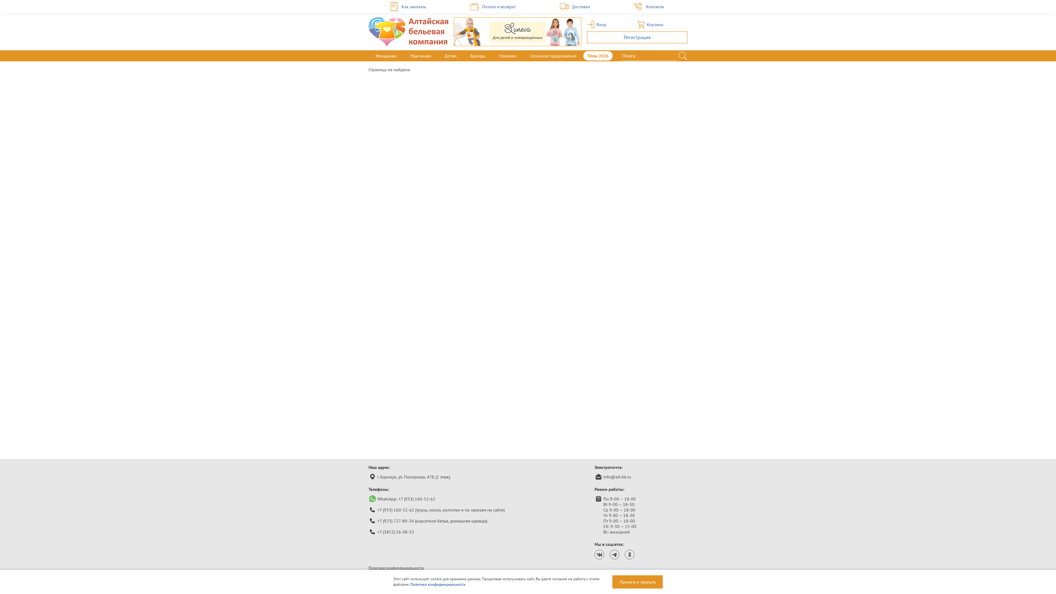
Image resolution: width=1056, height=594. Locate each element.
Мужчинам (420, 56)
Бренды (477, 56)
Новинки (507, 56)
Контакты (655, 6)
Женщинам (386, 56)
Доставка (581, 6)
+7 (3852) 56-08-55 (395, 532)
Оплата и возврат (499, 6)
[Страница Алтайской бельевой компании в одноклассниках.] (629, 554)
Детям (451, 56)
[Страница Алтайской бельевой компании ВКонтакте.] (599, 554)
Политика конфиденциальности (396, 567)
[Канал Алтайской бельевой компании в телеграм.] (614, 554)
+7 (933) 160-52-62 (416, 499)
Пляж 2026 (598, 56)
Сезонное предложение (553, 56)
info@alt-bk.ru (617, 477)
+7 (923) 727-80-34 (395, 521)
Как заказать (414, 6)
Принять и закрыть (638, 582)
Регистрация (637, 37)
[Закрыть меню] (687, 56)
